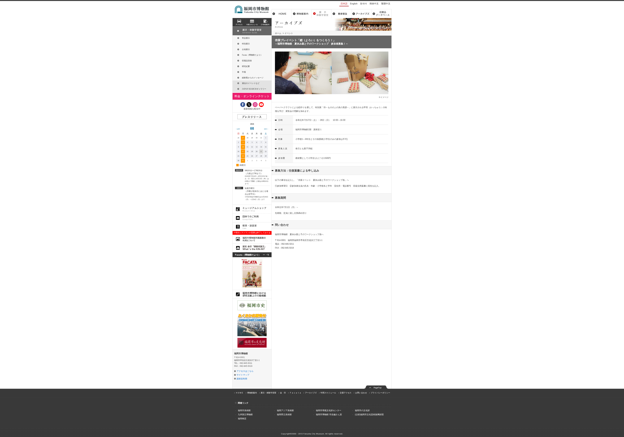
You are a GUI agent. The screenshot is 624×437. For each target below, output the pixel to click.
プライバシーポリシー (380, 393)
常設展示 (246, 38)
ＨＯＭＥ (239, 393)
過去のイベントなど (251, 83)
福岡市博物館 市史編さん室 (329, 414)
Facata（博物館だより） (252, 55)
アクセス (239, 22)
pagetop (376, 387)
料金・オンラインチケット (252, 96)
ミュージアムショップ (252, 209)
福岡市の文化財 (362, 410)
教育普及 (342, 13)
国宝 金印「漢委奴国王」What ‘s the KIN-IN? (252, 248)
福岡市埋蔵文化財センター (328, 410)
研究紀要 (246, 66)
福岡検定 (242, 418)
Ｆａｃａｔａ (295, 393)
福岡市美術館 (244, 410)
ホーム (282, 13)
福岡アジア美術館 (285, 410)
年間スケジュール (328, 393)
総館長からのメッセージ (252, 78)
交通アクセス (345, 393)
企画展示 (246, 49)
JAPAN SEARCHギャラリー (254, 89)
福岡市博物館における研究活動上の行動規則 (252, 294)
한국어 (363, 3)
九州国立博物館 (245, 414)
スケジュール (252, 22)
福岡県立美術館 (284, 414)
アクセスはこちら (245, 371)
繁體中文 (385, 3)
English (354, 3)
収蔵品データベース (382, 13)
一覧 (267, 255)
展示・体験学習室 (322, 13)
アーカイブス (362, 13)
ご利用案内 (265, 22)
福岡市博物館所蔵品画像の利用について (252, 239)
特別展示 (246, 44)
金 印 (283, 393)
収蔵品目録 (247, 61)
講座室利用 (242, 378)
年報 (244, 72)
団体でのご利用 (252, 218)
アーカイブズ (252, 31)
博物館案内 (302, 13)
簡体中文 (374, 3)
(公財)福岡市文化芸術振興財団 (369, 414)
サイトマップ (243, 375)
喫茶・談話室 (252, 226)
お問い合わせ (361, 393)
